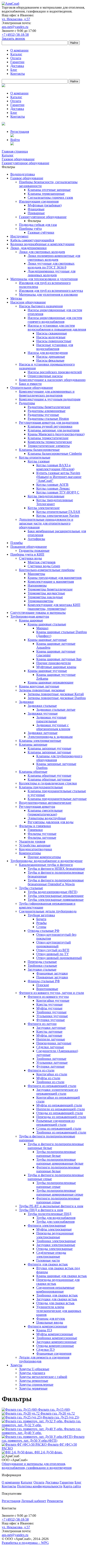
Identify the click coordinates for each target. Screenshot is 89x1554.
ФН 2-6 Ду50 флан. (48, 1452)
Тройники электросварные (56, 1241)
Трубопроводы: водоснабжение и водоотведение (46, 861)
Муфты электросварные (54, 1229)
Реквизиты (55, 1501)
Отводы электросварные (54, 1249)
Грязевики (35, 830)
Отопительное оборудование (31, 387)
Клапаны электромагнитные (40, 740)
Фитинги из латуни (42, 1024)
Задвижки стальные (42, 705)
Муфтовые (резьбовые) (45, 205)
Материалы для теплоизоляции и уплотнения (44, 279)
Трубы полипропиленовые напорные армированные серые (59, 1192)
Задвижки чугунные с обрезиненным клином (53, 727)
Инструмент (19, 236)
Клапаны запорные (33, 744)
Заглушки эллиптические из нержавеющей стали (57, 1091)
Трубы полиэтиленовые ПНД (49, 1214)
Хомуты (16, 1365)
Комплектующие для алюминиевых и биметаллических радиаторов (47, 393)
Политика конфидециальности (39, 1486)
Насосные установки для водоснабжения (54, 347)
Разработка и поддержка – (25, 1543)
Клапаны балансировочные (39, 449)
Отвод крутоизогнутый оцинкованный (53, 944)
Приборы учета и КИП (27, 554)
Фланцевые (36, 209)
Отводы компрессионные (55, 1346)
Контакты (17, 73)
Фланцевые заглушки (52, 973)
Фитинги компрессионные (47, 1326)
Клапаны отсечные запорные (49, 190)
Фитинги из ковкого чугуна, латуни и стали (51, 993)
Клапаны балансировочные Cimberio (55, 453)
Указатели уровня (32, 841)
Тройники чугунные (51, 1012)
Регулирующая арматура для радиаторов (49, 422)
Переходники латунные (53, 1043)
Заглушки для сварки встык (56, 1299)
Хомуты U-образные (34, 1369)
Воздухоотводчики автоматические (45, 802)
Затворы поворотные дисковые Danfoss (57, 698)
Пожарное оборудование (28, 546)
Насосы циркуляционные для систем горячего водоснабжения (55, 319)
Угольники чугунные (52, 1016)
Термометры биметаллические (50, 589)
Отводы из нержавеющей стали (59, 1113)
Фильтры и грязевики (35, 826)
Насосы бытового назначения (41, 306)
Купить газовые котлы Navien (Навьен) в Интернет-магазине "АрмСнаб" (58, 477)
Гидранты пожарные (34, 550)
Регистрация (19, 131)
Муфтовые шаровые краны (56, 667)
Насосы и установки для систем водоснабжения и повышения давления (57, 327)
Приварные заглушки (52, 977)
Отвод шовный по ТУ (52, 954)
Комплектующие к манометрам (51, 581)
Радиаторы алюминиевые (46, 411)
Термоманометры (40, 601)
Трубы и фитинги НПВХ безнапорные (56, 868)
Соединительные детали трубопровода (47, 911)
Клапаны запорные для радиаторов (53, 430)
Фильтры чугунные (42, 834)
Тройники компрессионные (56, 1338)
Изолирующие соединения (39, 201)
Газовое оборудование (26, 178)
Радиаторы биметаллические (49, 407)
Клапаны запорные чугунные (49, 748)
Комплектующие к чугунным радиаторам (49, 399)
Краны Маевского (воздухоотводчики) (56, 434)
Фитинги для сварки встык (48, 1264)
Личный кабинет (33, 1501)
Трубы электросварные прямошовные (56, 899)
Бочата (41, 919)
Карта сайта (72, 1486)
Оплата (15, 58)
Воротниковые (47, 989)
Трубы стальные (31, 888)
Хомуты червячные (33, 1388)
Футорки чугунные (50, 1020)
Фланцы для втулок (50, 1318)
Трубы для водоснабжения (55, 1218)
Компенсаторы (30, 853)
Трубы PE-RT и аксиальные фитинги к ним (51, 1206)
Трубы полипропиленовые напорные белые (56, 1153)
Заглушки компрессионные (56, 1342)
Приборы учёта (30, 228)
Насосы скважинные (51, 333)
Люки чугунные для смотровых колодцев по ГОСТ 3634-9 (51, 265)
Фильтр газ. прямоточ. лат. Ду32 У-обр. (41, 1423)
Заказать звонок (13, 38)
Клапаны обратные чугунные (49, 775)
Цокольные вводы (49, 1322)
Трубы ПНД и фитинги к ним (41, 1210)
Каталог (16, 54)
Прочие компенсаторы (44, 857)
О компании (19, 50)
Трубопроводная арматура (29, 616)
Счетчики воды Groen (44, 566)
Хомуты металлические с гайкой (43, 1377)
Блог (13, 70)
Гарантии (17, 62)
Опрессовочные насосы (45, 376)
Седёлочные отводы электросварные (51, 1254)
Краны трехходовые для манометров (55, 577)
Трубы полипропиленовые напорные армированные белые (59, 1161)
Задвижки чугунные (43, 713)
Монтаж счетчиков (42, 562)
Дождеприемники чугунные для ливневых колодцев (51, 273)
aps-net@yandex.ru (15, 27)
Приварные (36, 213)
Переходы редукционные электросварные (55, 1235)
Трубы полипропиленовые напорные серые (56, 1185)
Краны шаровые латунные (47, 640)
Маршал (42, 628)
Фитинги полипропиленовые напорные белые (58, 1169)
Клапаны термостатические (48, 438)
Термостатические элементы (49, 446)
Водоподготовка (22, 174)
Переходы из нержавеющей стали (61, 1117)
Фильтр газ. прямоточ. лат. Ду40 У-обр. (41, 1431)
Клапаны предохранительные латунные (57, 799)
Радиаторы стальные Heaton (48, 418)
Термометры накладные (45, 597)
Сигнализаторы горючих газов (50, 197)
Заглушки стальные (42, 969)
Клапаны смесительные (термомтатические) (45, 812)
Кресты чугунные (49, 1004)
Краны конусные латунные (39, 686)
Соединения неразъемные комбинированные (55, 1289)
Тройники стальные (42, 965)
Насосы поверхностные (53, 341)
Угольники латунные (52, 1062)
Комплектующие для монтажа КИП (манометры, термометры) (54, 607)
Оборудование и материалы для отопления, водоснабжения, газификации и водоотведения (37, 1466)
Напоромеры (37, 585)
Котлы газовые (39, 461)
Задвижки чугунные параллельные (51, 719)
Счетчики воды (30, 558)
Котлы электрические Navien (57, 515)
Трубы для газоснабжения (55, 1221)
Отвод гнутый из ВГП (52, 950)
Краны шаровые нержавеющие (50, 682)
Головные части (48, 1260)
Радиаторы (27, 403)
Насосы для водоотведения (48, 353)
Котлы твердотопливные (46, 496)
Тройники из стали (50, 1082)
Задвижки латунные (42, 733)
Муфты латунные (49, 1035)
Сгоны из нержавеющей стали (58, 1128)
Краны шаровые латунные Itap (58, 659)
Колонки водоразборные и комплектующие (42, 244)
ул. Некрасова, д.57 (16, 19)
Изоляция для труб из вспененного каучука (51, 290)
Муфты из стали (48, 1078)
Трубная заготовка (41, 915)
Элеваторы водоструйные (47, 818)
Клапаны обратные (33, 771)
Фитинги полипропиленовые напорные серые (58, 1200)
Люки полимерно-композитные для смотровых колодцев (54, 257)
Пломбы (16, 543)
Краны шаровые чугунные (47, 671)
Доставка (17, 66)
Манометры (36, 574)
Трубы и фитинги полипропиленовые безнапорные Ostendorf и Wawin (56, 882)
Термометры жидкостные (46, 593)
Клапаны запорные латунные (49, 752)
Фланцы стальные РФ (44, 981)
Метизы (16, 298)
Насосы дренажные (50, 356)
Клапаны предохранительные (41, 787)
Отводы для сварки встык (55, 1303)
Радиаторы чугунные (43, 415)
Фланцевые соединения (53, 1353)
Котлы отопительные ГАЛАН (58, 512)
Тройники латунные (51, 1058)
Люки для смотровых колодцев (42, 252)
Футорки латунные (50, 1066)
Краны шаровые (31, 620)
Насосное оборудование (28, 302)
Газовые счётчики (41, 232)
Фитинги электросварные (47, 1225)
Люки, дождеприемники (28, 248)
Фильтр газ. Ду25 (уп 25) (61, 1417)
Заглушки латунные (51, 1027)
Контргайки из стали (51, 1074)
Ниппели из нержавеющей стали (60, 1109)
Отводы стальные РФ (43, 930)
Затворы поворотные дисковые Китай (56, 694)
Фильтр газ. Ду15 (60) (54, 1409)
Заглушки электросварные (55, 1245)
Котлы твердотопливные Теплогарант (54, 502)
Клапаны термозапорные (46, 193)
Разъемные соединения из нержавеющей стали (55, 1122)
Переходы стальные (42, 962)
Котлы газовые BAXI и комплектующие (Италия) (55, 467)
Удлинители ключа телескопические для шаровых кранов (58, 1311)
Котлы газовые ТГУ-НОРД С (57, 492)
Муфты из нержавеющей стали (59, 1105)
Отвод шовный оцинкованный (59, 958)
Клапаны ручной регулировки (50, 426)
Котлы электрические (44, 508)
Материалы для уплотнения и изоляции (48, 294)
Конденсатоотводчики (35, 849)
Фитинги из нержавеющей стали (52, 1086)
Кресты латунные (49, 1031)
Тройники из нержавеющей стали (61, 1132)
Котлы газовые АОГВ (52, 484)
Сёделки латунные (50, 1047)
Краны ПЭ (44, 1330)
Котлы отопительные (34, 457)
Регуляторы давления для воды (50, 822)
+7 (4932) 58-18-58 (15, 34)
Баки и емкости (30, 384)
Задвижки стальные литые (55, 709)
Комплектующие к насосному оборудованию (52, 380)
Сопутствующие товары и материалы (38, 612)
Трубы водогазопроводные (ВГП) (52, 892)
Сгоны (41, 927)
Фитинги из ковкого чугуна (48, 996)
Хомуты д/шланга (32, 1373)
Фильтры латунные (42, 837)
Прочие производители (53, 663)
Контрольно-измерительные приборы (47, 570)
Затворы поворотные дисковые (42, 690)
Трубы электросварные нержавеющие (56, 896)
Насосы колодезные (50, 337)
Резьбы (41, 923)
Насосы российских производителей (55, 372)
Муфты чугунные (49, 1008)
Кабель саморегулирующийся (32, 240)
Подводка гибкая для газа (38, 224)
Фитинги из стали (41, 1070)
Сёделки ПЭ (45, 1349)
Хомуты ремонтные (33, 1380)
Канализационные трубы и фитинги (46, 865)
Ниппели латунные (50, 1039)
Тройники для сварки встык (57, 1295)
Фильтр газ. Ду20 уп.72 (57, 1413)
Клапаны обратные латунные (49, 779)
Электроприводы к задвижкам (50, 737)
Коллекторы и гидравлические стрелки (48, 783)
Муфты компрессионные (54, 1334)
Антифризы (36, 539)
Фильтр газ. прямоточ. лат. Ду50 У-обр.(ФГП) (43, 1438)
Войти (15, 140)
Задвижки (26, 702)
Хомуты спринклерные (36, 1384)
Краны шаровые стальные (47, 624)
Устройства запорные (35, 845)
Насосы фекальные (50, 360)
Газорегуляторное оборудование (43, 217)
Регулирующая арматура (37, 806)
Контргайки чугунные (52, 1000)
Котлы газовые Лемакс (53, 488)
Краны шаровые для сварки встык (61, 1276)
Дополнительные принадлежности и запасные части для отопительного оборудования (46, 523)
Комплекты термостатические (50, 442)
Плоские (42, 985)
